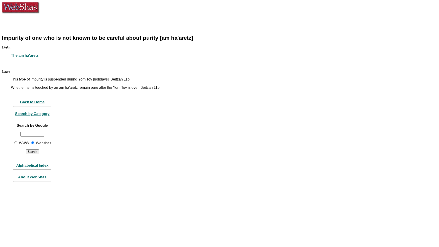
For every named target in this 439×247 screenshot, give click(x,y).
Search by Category (32, 114)
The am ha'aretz (24, 55)
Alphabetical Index (32, 165)
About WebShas (32, 177)
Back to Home (32, 102)
